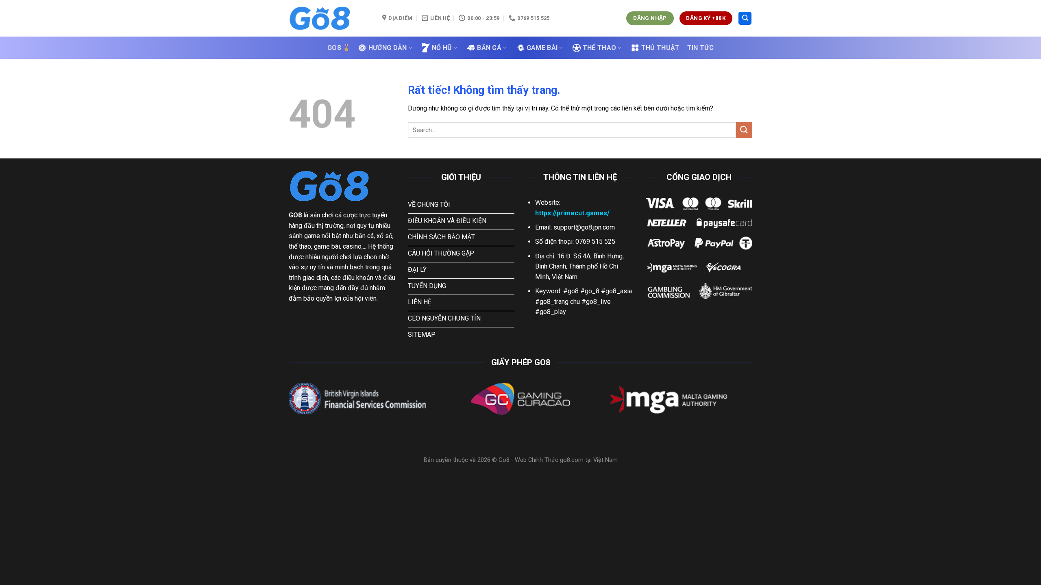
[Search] (744, 18)
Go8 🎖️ (339, 48)
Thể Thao (599, 48)
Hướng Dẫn (387, 48)
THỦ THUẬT (660, 48)
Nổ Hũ (442, 48)
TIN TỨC (700, 48)
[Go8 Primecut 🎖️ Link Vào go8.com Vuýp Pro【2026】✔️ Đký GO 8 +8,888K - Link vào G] (329, 18)
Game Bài (542, 48)
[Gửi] (744, 130)
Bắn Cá (489, 48)
